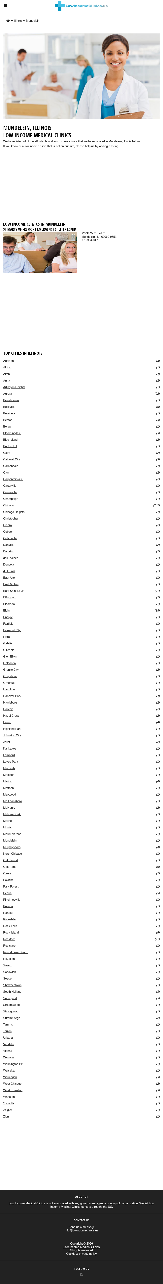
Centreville (10, 492)
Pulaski (8, 906)
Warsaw (8, 1057)
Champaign (10, 498)
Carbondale (10, 466)
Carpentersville (13, 479)
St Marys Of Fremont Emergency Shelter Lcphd (39, 229)
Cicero (7, 525)
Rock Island (11, 932)
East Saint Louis (13, 590)
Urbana (8, 1037)
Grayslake (10, 676)
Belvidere (9, 413)
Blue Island (10, 439)
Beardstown (11, 400)
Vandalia (8, 1044)
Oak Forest (10, 860)
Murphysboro (11, 847)
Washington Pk (13, 1064)
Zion (6, 1116)
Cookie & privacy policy (81, 1253)
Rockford (9, 939)
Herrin (7, 722)
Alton (6, 374)
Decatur (8, 551)
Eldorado (9, 604)
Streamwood (11, 1004)
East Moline (10, 584)
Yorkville (8, 1103)
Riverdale (9, 919)
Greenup (9, 682)
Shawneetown (12, 985)
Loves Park (10, 761)
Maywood (9, 794)
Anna (6, 380)
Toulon (7, 1031)
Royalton (9, 958)
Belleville (9, 406)
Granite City (11, 669)
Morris (7, 827)
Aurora (7, 393)
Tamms (8, 1024)
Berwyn (8, 426)
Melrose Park (12, 814)
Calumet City (11, 459)
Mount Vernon (12, 834)
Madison (8, 774)
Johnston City (12, 735)
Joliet (6, 742)
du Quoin (9, 571)
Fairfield (8, 623)
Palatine (8, 880)
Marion (7, 781)
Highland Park (12, 728)
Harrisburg (10, 702)
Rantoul (8, 912)
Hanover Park (12, 696)
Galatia (7, 643)
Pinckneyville (11, 899)
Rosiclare (9, 945)
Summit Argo (11, 1018)
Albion (7, 367)
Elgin (6, 610)
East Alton (9, 577)
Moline (7, 820)
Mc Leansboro (12, 801)
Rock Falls (10, 926)
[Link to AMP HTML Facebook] (81, 1275)
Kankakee (9, 748)
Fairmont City (12, 630)
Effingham (9, 597)
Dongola (8, 564)
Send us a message (82, 1227)
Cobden (8, 531)
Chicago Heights (14, 512)
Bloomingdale (12, 433)
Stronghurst (10, 1011)
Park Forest (10, 886)
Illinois (18, 20)
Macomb (9, 768)
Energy (8, 617)
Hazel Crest (11, 715)
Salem (7, 965)
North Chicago (12, 853)
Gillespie (8, 650)
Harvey (8, 709)
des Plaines (10, 558)
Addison (8, 360)
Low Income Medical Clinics (81, 1247)
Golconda (9, 663)
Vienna (7, 1050)
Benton (7, 420)
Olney (7, 873)
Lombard (9, 755)
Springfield (10, 998)
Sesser (8, 978)
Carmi (7, 472)
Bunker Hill (10, 446)
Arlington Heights (14, 387)
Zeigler (7, 1110)
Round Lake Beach (15, 952)
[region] (81, 188)
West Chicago (12, 1083)
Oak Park (9, 866)
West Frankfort (12, 1090)
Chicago (8, 505)
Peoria (7, 893)
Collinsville (10, 538)
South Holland (12, 991)
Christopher (10, 518)
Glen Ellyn (9, 656)
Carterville (9, 485)
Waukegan (10, 1077)
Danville (8, 544)
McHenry (9, 807)
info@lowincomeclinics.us (81, 1230)
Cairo (6, 452)
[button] (5, 5)
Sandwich (9, 972)
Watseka (9, 1070)
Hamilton (9, 689)
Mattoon (8, 788)
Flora (6, 636)
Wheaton (9, 1096)
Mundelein (32, 20)
